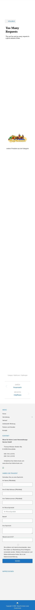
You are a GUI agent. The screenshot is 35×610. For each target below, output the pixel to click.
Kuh (17, 170)
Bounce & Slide (17, 346)
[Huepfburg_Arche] (13, 586)
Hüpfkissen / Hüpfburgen (20, 375)
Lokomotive (17, 248)
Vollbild (11, 21)
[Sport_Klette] (21, 578)
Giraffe (17, 287)
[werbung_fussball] (28, 578)
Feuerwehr (17, 307)
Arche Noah (17, 366)
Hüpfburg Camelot (17, 327)
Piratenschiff (17, 189)
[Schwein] (6, 593)
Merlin (17, 228)
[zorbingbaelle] (13, 578)
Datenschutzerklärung (10, 556)
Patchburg (17, 209)
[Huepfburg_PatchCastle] (28, 586)
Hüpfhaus (17, 268)
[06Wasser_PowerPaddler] (21, 586)
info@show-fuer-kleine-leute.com (14, 461)
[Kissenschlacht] (6, 578)
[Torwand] (6, 586)
